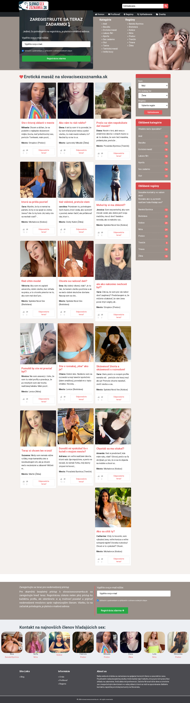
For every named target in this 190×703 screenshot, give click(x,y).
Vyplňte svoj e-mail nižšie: (35, 37)
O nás (61, 677)
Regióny (129, 14)
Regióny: (142, 101)
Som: (140, 81)
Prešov (132, 36)
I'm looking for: (145, 91)
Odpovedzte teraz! (44, 151)
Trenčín (132, 39)
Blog (22, 677)
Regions (62, 684)
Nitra (131, 33)
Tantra (106, 45)
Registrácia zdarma (56, 58)
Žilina (131, 45)
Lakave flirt (108, 33)
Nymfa (106, 36)
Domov (100, 14)
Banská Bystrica (136, 24)
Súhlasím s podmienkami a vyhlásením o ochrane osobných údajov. (48, 51)
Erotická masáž (110, 30)
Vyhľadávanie (145, 14)
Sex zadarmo (109, 39)
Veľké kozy (108, 52)
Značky (162, 14)
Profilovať (115, 14)
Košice (132, 30)
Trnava (132, 42)
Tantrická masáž (110, 48)
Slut (105, 42)
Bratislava (133, 27)
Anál (105, 24)
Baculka (106, 27)
